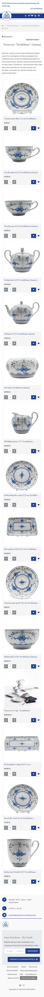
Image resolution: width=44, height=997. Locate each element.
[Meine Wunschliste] (32, 15)
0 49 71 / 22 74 (15, 909)
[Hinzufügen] (14, 128)
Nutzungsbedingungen (28, 970)
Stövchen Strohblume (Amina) (17, 388)
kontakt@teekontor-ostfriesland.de (22, 915)
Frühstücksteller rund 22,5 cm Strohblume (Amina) (22, 496)
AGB (21, 974)
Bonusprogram (12, 967)
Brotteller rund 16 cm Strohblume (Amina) (18, 818)
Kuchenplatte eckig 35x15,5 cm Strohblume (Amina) (17, 765)
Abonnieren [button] (32, 951)
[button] (33, 40)
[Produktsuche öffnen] (26, 16)
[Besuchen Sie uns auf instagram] (23, 985)
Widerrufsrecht (13, 978)
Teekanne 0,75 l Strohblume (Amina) (19, 334)
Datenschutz (12, 974)
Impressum (33, 967)
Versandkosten (30, 974)
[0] (29, 15)
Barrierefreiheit (12, 970)
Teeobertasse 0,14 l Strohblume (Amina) (21, 226)
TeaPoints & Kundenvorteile (22, 959)
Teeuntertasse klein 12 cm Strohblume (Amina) (20, 119)
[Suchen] (40, 36)
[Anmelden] (35, 15)
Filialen (23, 967)
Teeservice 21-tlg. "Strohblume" (17, 711)
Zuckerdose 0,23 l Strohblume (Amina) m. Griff (21, 280)
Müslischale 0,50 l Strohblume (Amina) (20, 657)
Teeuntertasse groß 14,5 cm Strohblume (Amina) (20, 603)
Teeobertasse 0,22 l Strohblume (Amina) (21, 173)
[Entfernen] (6, 128)
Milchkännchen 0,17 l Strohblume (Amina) (18, 442)
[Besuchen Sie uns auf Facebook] (20, 985)
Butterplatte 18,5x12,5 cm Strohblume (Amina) (20, 549)
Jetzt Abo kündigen (28, 978)
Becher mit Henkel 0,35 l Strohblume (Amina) (19, 872)
